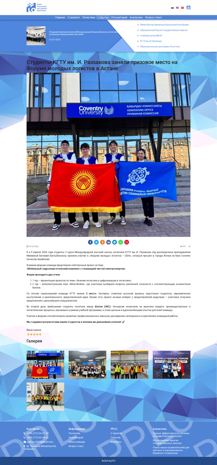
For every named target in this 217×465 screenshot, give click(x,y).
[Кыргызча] (182, 7)
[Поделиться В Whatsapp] (120, 242)
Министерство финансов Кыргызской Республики (164, 25)
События (103, 17)
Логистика (88, 17)
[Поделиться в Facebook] (90, 242)
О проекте (74, 17)
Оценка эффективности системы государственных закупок (171, 434)
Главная (60, 17)
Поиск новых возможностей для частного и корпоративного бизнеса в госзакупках (171, 450)
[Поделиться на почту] (126, 242)
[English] (177, 7)
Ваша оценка (34, 330)
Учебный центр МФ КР (151, 35)
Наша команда (77, 441)
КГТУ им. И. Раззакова (151, 41)
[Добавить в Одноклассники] (102, 242)
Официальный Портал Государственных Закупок (164, 30)
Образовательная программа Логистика (160, 46)
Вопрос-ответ (153, 17)
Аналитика (136, 17)
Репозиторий (119, 17)
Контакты (116, 441)
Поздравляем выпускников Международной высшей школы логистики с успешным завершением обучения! (84, 33)
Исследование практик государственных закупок (167, 442)
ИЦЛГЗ (112, 461)
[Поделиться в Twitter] (96, 242)
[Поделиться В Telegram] (114, 242)
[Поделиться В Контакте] (108, 242)
